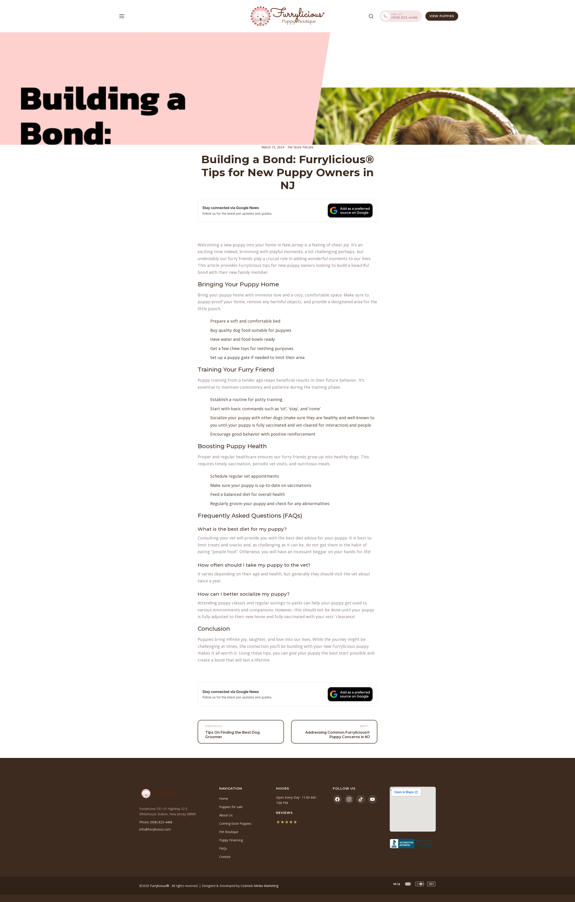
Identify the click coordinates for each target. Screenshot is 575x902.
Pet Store (295, 147)
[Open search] (371, 16)
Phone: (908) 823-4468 (155, 822)
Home (223, 798)
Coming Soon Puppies (235, 823)
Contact (225, 857)
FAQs (223, 848)
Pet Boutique (228, 832)
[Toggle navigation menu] (122, 16)
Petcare (308, 147)
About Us (226, 815)
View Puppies (441, 16)
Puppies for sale (231, 807)
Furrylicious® (160, 886)
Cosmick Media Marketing (259, 886)
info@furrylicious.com (155, 829)
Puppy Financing (231, 840)
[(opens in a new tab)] (413, 843)
